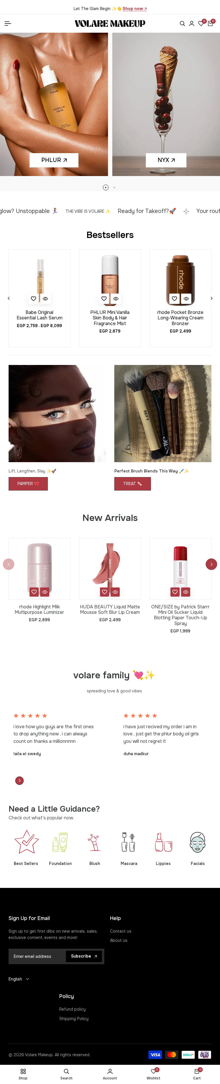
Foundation (60, 863)
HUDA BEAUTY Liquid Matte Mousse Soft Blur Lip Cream (110, 609)
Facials (198, 863)
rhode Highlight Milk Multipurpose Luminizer (39, 609)
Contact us (120, 931)
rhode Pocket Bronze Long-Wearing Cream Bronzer (180, 318)
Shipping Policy (74, 1018)
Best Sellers (26, 863)
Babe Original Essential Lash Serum (39, 315)
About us (118, 940)
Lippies (163, 863)
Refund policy (72, 1009)
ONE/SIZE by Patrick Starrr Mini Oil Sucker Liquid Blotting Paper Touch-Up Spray (180, 615)
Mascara (129, 863)
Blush (94, 863)
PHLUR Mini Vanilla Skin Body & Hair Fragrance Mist (109, 318)
